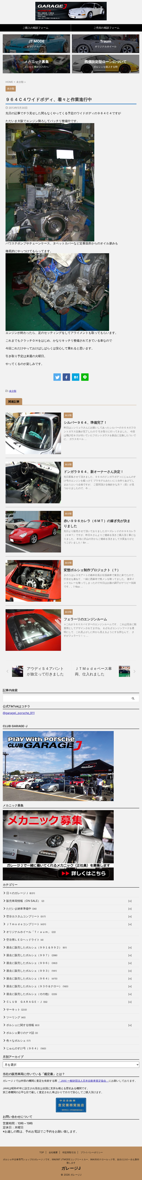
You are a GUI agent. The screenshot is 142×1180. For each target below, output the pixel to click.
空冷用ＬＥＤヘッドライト (24, 939)
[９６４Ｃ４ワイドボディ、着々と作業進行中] (75, 377)
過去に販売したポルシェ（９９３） (31, 970)
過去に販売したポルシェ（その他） (31, 994)
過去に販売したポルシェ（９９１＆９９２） (36, 947)
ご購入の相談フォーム (35, 27)
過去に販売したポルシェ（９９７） (31, 955)
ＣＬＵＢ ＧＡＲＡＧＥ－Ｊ (26, 1001)
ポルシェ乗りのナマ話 (22, 1033)
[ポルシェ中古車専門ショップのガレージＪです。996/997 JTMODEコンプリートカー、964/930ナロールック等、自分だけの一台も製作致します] (71, 11)
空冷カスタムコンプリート (26, 916)
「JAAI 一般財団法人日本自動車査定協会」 (83, 1080)
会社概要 (53, 1152)
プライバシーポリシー (92, 1152)
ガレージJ (71, 1168)
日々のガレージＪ (20, 893)
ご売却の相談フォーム (106, 27)
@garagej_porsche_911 (19, 713)
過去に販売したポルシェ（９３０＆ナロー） (37, 986)
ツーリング (16, 1017)
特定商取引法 (69, 1152)
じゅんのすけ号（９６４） (26, 1048)
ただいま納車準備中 (21, 908)
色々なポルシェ (18, 1040)
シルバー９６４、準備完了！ (85, 422)
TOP (41, 1152)
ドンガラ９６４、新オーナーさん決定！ (94, 472)
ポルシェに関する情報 (22, 1025)
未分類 (12, 390)
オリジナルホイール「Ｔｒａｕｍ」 (31, 932)
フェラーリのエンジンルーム (85, 619)
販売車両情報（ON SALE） (25, 901)
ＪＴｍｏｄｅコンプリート (26, 924)
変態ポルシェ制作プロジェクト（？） (92, 570)
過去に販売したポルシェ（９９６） (31, 963)
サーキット (16, 1009)
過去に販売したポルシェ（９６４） (31, 978)
